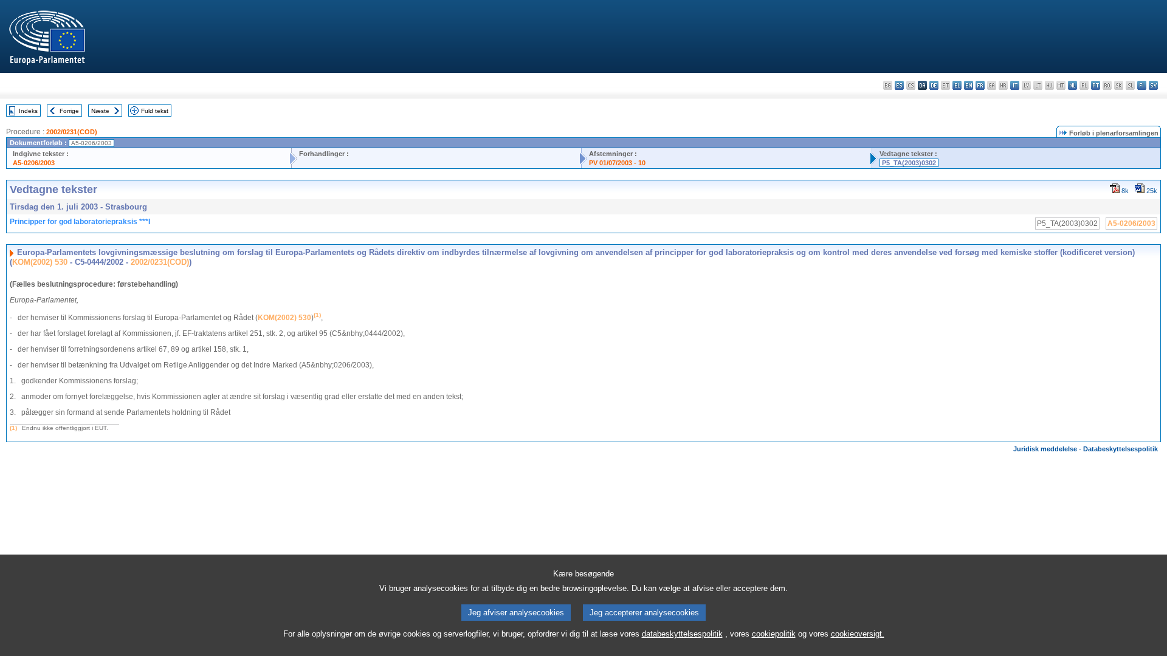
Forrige (69, 111)
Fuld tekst (154, 111)
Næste (100, 111)
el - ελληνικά (957, 85)
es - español (899, 85)
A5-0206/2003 (34, 162)
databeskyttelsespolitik (682, 633)
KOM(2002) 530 (39, 262)
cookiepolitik (774, 633)
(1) (13, 428)
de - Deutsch (933, 85)
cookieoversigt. (857, 633)
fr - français (980, 85)
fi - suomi (1141, 85)
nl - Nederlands (1072, 85)
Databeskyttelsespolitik (1120, 449)
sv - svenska (1153, 85)
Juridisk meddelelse (1045, 449)
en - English (968, 85)
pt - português (1095, 85)
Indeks (28, 111)
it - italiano (1014, 85)
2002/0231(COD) (71, 131)
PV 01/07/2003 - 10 (617, 162)
